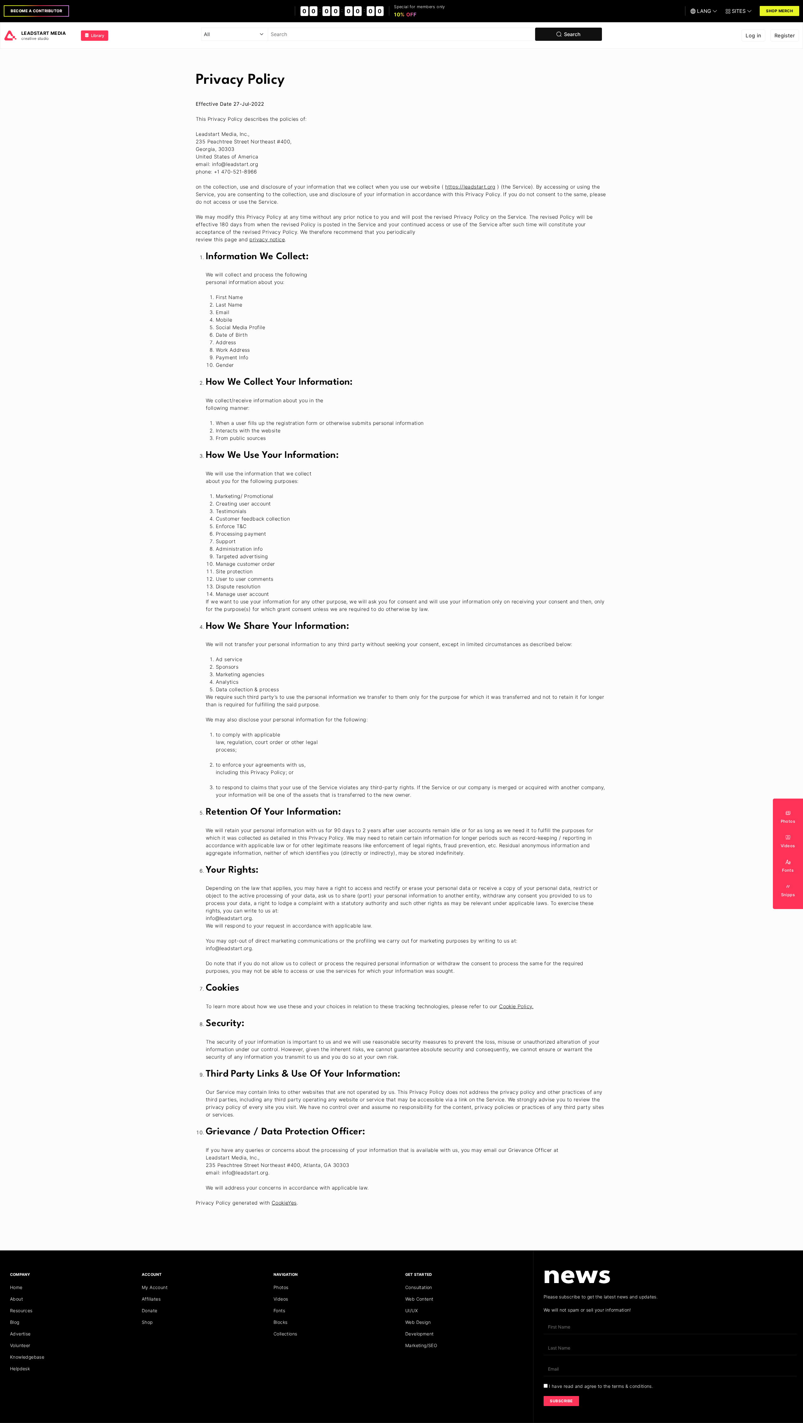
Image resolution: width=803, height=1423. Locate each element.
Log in (753, 35)
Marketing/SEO (421, 1345)
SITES (739, 11)
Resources (21, 1310)
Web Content (419, 1299)
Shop (147, 1322)
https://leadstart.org (470, 187)
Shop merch (779, 10)
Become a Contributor (36, 10)
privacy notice (267, 239)
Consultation (418, 1287)
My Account (155, 1287)
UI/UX (411, 1310)
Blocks (280, 1322)
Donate (149, 1310)
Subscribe (561, 1401)
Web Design (418, 1322)
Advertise (20, 1333)
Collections (285, 1333)
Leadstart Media (43, 33)
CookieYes (284, 1203)
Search (571, 34)
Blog (14, 1322)
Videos (281, 1299)
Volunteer (20, 1345)
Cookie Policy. (516, 1006)
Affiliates (151, 1299)
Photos (281, 1287)
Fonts (279, 1310)
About (16, 1299)
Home (16, 1287)
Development (419, 1333)
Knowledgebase (27, 1357)
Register (784, 35)
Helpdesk (20, 1368)
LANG (704, 11)
